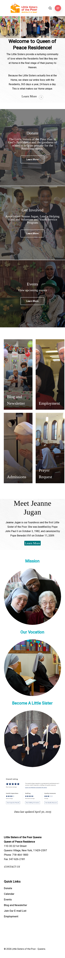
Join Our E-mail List (15, 911)
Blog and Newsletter (15, 905)
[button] (58, 8)
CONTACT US (12, 866)
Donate (8, 888)
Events (8, 900)
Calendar (9, 894)
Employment (11, 916)
